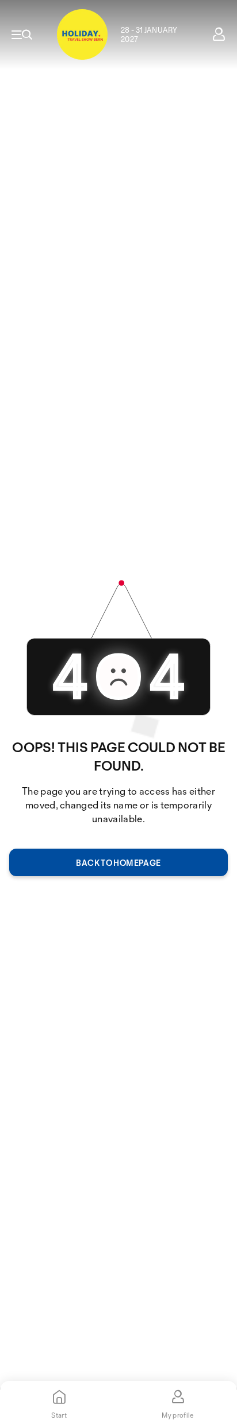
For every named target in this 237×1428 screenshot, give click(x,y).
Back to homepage (118, 863)
